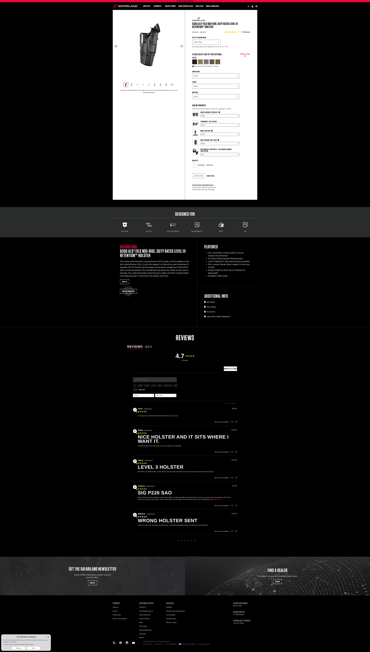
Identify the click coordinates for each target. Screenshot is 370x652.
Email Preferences (144, 615)
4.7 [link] (238, 32)
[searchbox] (155, 379)
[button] (116, 46)
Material (195, 92)
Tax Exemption (170, 615)
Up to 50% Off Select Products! (185, 1)
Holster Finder (170, 6)
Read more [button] (217, 499)
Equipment (157, 6)
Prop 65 (124, 282)
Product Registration (145, 630)
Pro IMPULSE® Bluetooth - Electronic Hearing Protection (216, 150)
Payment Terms (171, 618)
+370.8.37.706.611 (238, 623)
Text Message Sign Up (146, 611)
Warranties (142, 634)
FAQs (141, 622)
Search (277, 581)
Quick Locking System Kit (209, 112)
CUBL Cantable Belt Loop (209, 140)
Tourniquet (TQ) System (209, 121)
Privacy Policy (45, 640)
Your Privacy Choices (188, 644)
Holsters (146, 6)
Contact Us (142, 607)
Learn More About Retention (218, 316)
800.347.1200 (237, 606)
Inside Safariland (212, 6)
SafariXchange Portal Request (175, 611)
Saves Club (199, 6)
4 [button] (188, 540)
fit (134, 385)
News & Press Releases (120, 618)
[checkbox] (165, 395)
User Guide (211, 307)
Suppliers (169, 607)
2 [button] (181, 540)
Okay (33, 648)
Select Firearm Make (199, 37)
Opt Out (10, 644)
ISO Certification (171, 644)
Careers (115, 611)
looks (175, 385)
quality (147, 385)
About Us (116, 607)
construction (167, 385)
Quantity (195, 160)
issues (153, 385)
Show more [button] (142, 389)
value (135, 389)
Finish (194, 82)
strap (159, 385)
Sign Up (92, 583)
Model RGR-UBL (205, 131)
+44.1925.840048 (238, 614)
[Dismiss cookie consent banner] (48, 637)
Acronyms (211, 312)
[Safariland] (125, 6)
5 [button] (191, 540)
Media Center (117, 615)
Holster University (128, 291)
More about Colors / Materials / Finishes (206, 66)
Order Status (143, 626)
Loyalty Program (144, 618)
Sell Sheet (211, 302)
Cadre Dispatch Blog (185, 6)
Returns (141, 637)
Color (194, 57)
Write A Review (230, 369)
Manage (18, 648)
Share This (210, 176)
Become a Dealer (171, 622)
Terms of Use (159, 644)
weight (140, 385)
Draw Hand (196, 71)
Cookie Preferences (204, 644)
